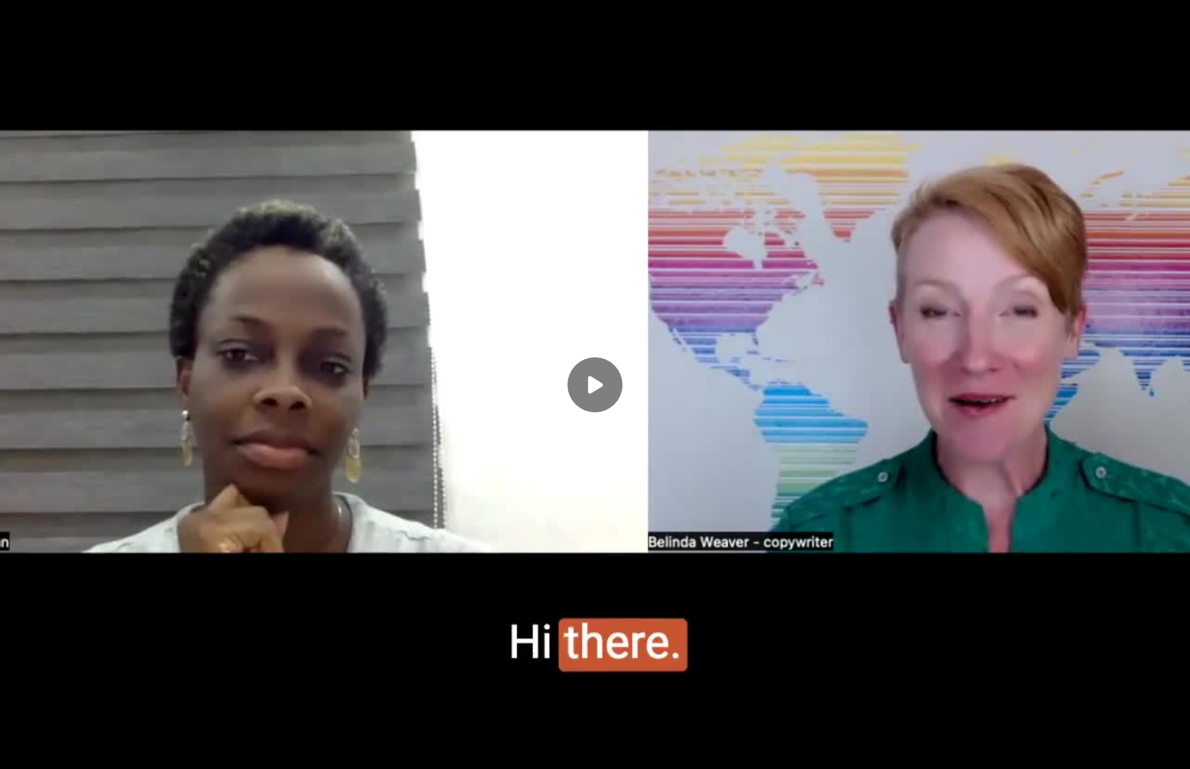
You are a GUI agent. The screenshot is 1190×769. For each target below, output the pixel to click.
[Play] (47, 749)
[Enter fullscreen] (1170, 749)
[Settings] (1088, 749)
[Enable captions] (1060, 749)
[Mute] (102, 749)
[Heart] (595, 749)
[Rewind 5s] (19, 749)
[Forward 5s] (74, 749)
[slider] (595, 729)
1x (1116, 745)
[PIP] (1143, 749)
